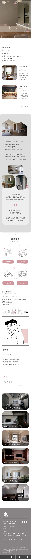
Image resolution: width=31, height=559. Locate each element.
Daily (11, 545)
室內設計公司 (15, 552)
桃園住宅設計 (25, 554)
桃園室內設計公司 (24, 552)
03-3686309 (11, 531)
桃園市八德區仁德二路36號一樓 (17, 541)
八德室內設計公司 (12, 554)
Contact (5, 547)
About (5, 545)
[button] (2, 102)
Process (16, 545)
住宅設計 (19, 554)
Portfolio (24, 545)
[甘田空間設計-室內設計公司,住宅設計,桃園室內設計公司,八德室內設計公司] (15, 2)
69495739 (11, 534)
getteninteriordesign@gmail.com (13, 538)
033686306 (11, 529)
